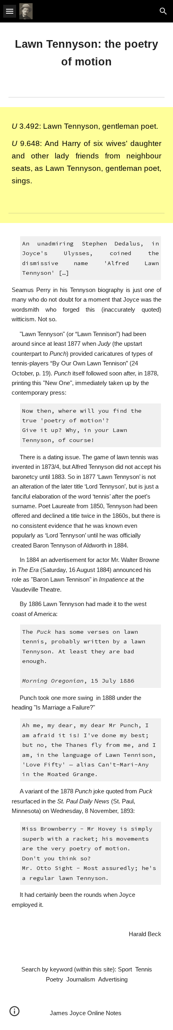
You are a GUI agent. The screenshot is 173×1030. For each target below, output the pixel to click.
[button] (9, 11)
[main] (86, 53)
